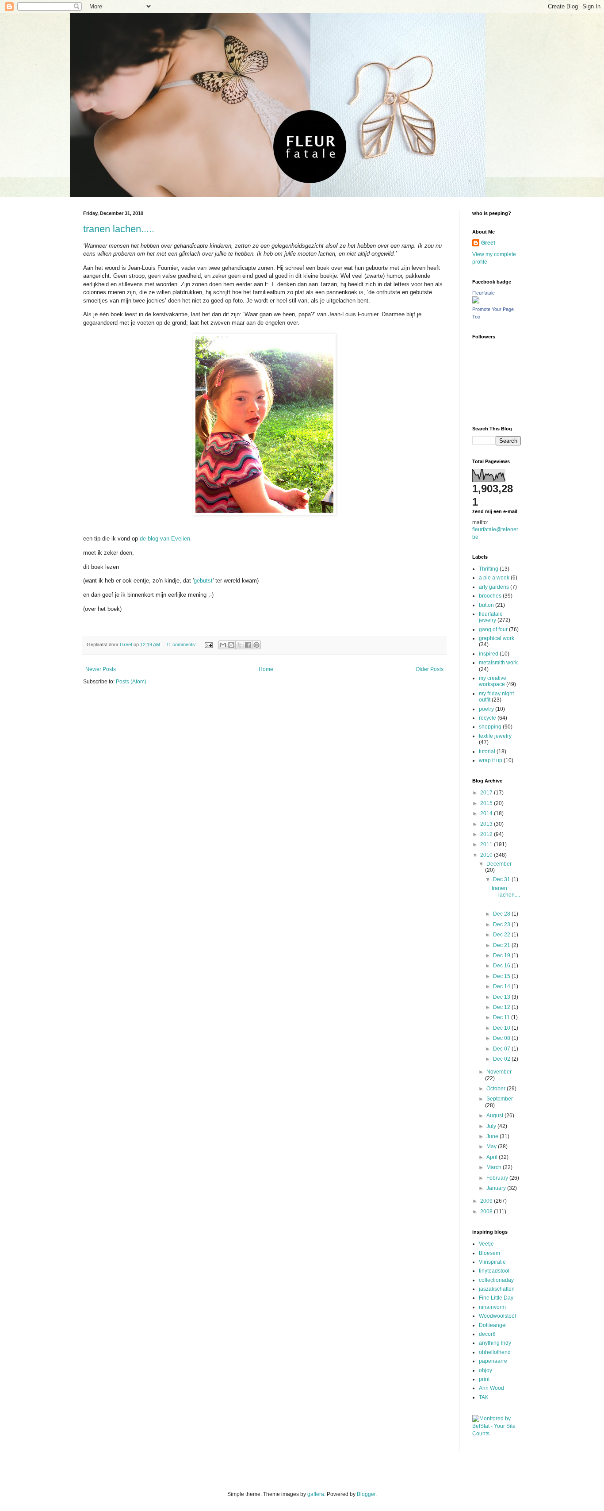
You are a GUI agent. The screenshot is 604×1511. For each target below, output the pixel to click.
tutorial (487, 751)
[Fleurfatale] (475, 302)
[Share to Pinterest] (256, 644)
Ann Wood (491, 1388)
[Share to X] (239, 644)
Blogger (366, 1494)
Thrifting (488, 569)
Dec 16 (502, 966)
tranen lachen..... (118, 228)
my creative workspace (492, 681)
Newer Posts (100, 669)
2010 (487, 855)
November (499, 1072)
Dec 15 (502, 976)
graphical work (496, 638)
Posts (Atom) (131, 682)
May (492, 1146)
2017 (487, 793)
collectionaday (496, 1280)
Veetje (486, 1244)
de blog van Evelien (165, 538)
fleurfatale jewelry (491, 617)
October (496, 1088)
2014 (487, 813)
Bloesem (489, 1253)
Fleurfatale (483, 292)
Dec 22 (502, 935)
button (486, 605)
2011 (487, 844)
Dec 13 (502, 997)
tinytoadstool (494, 1271)
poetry (486, 709)
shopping (490, 727)
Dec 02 (502, 1059)
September (499, 1099)
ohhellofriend (495, 1352)
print (484, 1379)
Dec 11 (502, 1017)
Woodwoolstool (497, 1316)
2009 (487, 1201)
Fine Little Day (496, 1298)
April (492, 1157)
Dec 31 (502, 879)
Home (266, 669)
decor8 (487, 1334)
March (494, 1167)
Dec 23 (502, 924)
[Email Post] (208, 644)
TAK (484, 1397)
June (493, 1136)
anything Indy (495, 1343)
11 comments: (182, 644)
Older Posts (429, 669)
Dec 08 (502, 1038)
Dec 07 (502, 1049)
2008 (487, 1211)
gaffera (315, 1494)
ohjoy (485, 1370)
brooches (490, 596)
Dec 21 (502, 945)
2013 (487, 824)
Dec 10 (502, 1028)
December (499, 864)
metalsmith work (498, 663)
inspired (488, 654)
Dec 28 (502, 914)
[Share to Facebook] (248, 644)
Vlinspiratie (492, 1262)
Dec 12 (502, 1007)
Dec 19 (502, 955)
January (496, 1188)
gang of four (493, 629)
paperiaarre (493, 1361)
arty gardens (494, 587)
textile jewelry (495, 736)
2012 (487, 834)
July (491, 1126)
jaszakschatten (497, 1289)
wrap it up (490, 760)
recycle (487, 718)
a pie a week (494, 578)
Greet (488, 243)
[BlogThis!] (231, 644)
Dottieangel (493, 1325)
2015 (487, 803)
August (495, 1115)
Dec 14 (502, 986)
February (497, 1178)
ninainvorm (492, 1307)
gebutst (203, 580)
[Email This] (222, 644)
